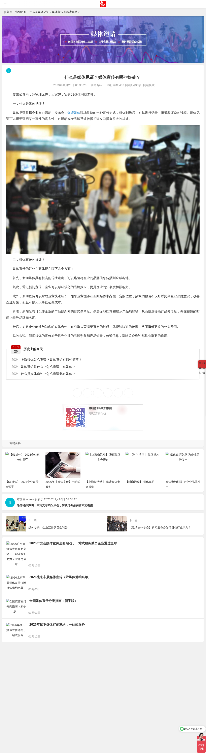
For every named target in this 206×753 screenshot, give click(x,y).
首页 (9, 11)
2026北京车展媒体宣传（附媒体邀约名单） (60, 577)
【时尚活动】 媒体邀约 (140, 481)
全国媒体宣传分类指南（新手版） (53, 600)
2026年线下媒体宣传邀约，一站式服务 (57, 624)
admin (30, 499)
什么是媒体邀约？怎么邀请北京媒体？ (43, 373)
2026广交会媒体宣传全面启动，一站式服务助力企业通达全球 (73, 543)
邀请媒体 (73, 112)
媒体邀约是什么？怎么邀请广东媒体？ (43, 366)
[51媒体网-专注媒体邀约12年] (103, 5)
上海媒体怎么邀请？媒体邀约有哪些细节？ (46, 359)
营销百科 (21, 11)
